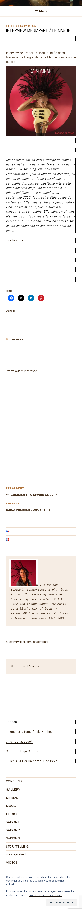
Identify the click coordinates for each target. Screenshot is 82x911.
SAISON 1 (13, 822)
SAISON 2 (13, 830)
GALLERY (13, 789)
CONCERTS (14, 781)
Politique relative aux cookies (45, 895)
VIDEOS (11, 862)
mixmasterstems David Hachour (30, 731)
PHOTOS (12, 814)
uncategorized (16, 854)
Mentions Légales (25, 666)
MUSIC (11, 806)
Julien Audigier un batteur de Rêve (31, 761)
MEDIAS (18, 339)
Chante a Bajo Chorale (22, 751)
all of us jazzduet (19, 741)
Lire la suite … (16, 240)
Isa (33, 26)
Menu (43, 11)
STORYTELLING (17, 846)
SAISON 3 (13, 838)
